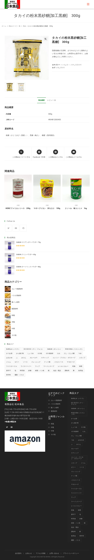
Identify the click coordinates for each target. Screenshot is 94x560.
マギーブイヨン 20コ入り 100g (47, 208)
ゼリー (17, 362)
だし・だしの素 (69, 353)
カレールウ (33, 358)
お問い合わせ (54, 553)
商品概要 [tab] (41, 100)
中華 (52, 431)
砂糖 (57, 67)
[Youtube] (15, 228)
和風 (52, 424)
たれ (58, 353)
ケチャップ (45, 358)
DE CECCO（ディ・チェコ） (33, 349)
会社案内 (18, 553)
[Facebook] (23, 228)
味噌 (80, 366)
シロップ (82, 358)
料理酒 (22, 370)
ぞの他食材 (49, 353)
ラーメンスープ (48, 366)
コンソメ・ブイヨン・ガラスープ (64, 358)
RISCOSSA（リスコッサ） (74, 349)
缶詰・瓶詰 (57, 370)
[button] (45, 39)
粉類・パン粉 (39, 370)
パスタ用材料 (55, 404)
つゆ (79, 353)
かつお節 (9, 353)
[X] (8, 228)
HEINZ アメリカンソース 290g (18, 208)
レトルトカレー (63, 366)
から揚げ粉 (20, 353)
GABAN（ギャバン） (54, 349)
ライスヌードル (11, 366)
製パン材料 (70, 65)
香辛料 (8, 375)
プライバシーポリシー (71, 553)
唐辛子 (8, 370)
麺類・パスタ (19, 375)
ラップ (37, 366)
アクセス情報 (40, 553)
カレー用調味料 (56, 400)
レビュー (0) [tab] (51, 100)
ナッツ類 (47, 362)
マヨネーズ (71, 362)
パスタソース (58, 362)
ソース (25, 362)
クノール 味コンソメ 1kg (76, 208)
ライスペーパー (26, 366)
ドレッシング (35, 362)
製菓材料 (78, 65)
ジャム (8, 362)
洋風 (18, 205)
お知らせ (28, 553)
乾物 (73, 366)
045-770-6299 (14, 409)
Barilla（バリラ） (13, 349)
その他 (63, 65)
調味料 (62, 67)
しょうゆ (31, 353)
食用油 (80, 370)
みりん (23, 358)
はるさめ (9, 358)
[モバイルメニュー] (88, 4)
